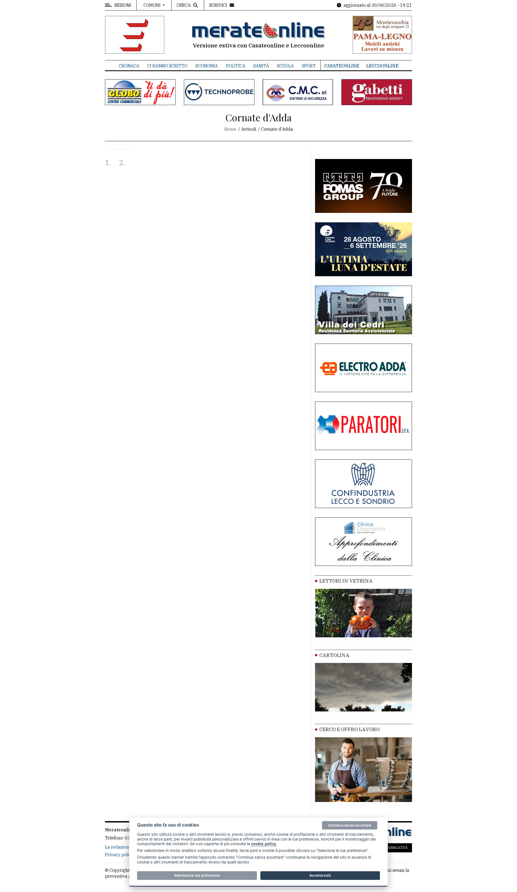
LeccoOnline (382, 65)
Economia (206, 65)
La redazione (118, 847)
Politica (235, 65)
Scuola (285, 65)
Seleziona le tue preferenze (197, 875)
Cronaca (129, 65)
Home (230, 129)
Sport (309, 65)
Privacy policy (119, 854)
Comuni (153, 5)
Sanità (261, 65)
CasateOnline (341, 65)
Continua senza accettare (349, 825)
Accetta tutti (320, 875)
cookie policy (263, 843)
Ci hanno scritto (167, 65)
